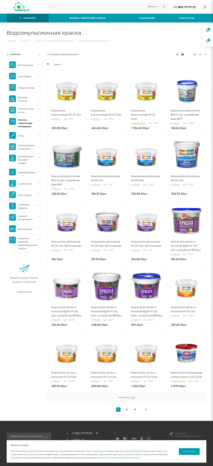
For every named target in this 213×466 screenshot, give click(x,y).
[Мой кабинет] (204, 7)
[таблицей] (205, 54)
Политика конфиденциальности (188, 435)
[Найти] (164, 6)
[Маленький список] (177, 54)
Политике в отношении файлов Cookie (118, 457)
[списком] (200, 54)
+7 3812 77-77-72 (184, 7)
